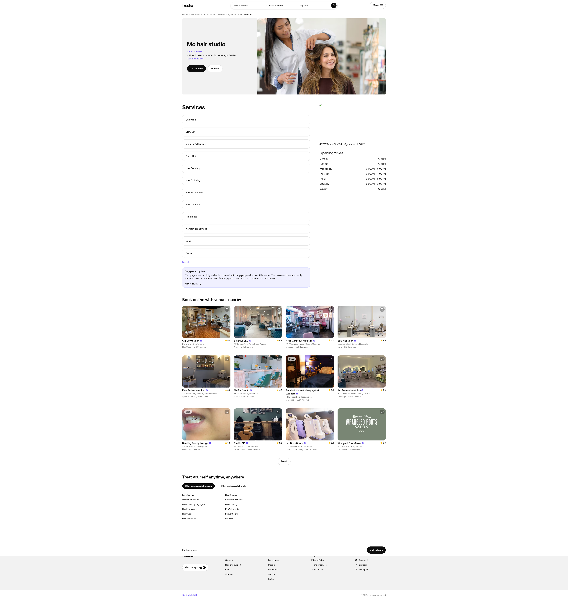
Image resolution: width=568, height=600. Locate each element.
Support (272, 574)
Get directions (195, 58)
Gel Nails (229, 518)
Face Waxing (188, 495)
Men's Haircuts (232, 509)
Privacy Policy (317, 560)
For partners (273, 560)
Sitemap (229, 574)
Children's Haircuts (234, 499)
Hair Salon (195, 14)
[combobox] (247, 5)
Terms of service (319, 565)
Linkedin (363, 565)
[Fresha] (187, 5)
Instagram (363, 569)
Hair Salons (187, 514)
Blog (227, 569)
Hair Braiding (231, 495)
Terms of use (317, 569)
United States (209, 14)
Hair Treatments (189, 518)
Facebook (363, 560)
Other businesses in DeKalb (233, 486)
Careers (229, 560)
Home (185, 14)
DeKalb (221, 14)
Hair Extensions (189, 509)
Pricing (271, 565)
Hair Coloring (231, 504)
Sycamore (232, 14)
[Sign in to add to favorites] (227, 309)
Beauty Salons (231, 514)
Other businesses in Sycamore (198, 486)
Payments (272, 569)
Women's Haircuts (190, 499)
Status (271, 579)
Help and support (233, 565)
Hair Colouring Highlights (193, 504)
